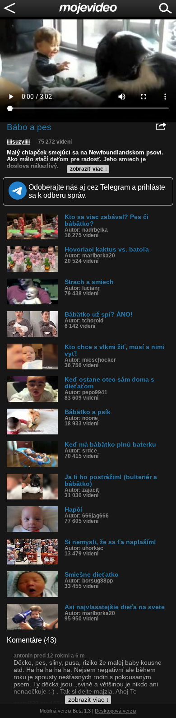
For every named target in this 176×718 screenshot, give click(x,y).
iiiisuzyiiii (18, 142)
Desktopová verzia (115, 710)
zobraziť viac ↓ (88, 169)
